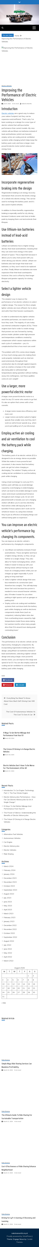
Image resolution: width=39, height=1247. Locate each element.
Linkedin (20, 685)
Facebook (8, 680)
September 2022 (10, 937)
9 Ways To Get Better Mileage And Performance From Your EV (16, 734)
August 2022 (9, 941)
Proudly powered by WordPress (19, 1236)
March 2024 (8, 866)
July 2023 (7, 898)
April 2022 (8, 957)
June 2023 (8, 902)
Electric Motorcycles (11, 846)
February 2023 (9, 917)
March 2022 (8, 961)
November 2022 (10, 929)
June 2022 (8, 949)
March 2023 (8, 913)
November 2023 (10, 882)
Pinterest (8, 685)
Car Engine (8, 842)
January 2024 (9, 874)
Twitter (21, 680)
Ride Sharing (9, 854)
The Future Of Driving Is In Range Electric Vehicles (19, 750)
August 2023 (9, 894)
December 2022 (10, 925)
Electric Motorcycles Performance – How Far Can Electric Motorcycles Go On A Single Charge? (20, 799)
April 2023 (8, 909)
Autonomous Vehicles (12, 838)
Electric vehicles (8, 113)
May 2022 (8, 953)
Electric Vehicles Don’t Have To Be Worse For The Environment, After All (18, 766)
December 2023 (10, 878)
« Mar (4, 1003)
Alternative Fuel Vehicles (13, 834)
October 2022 (9, 933)
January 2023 (9, 921)
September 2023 (10, 890)
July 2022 (7, 945)
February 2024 (9, 870)
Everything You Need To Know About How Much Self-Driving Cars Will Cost (19, 701)
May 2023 (8, 906)
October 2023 (9, 886)
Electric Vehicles (7, 85)
